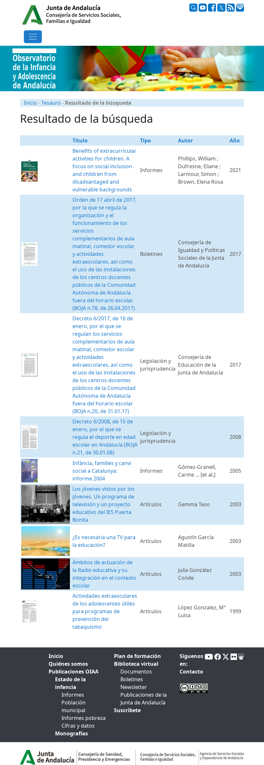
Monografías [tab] (71, 733)
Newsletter (133, 687)
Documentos (136, 671)
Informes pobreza (83, 717)
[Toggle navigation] (33, 36)
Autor (185, 140)
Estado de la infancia (70, 683)
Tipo (145, 140)
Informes (72, 694)
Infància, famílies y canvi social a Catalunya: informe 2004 (101, 471)
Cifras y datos (78, 725)
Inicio (30, 102)
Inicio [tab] (56, 656)
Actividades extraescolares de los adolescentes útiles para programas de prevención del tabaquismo (104, 611)
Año (235, 140)
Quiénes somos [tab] (68, 663)
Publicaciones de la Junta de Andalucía (143, 698)
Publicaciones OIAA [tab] (74, 671)
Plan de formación (137, 656)
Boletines (131, 679)
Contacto (191, 671)
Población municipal (73, 706)
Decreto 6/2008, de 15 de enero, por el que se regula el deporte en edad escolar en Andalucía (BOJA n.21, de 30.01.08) (104, 437)
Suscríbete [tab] (127, 710)
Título (80, 140)
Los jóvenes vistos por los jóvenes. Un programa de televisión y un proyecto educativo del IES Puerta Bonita (103, 504)
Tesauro (51, 102)
